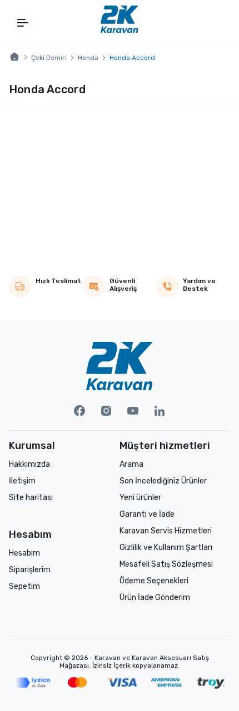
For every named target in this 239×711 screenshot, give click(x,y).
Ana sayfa (14, 57)
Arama (131, 464)
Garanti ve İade (147, 514)
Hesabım (24, 553)
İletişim (22, 481)
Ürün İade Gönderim (155, 597)
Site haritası (31, 497)
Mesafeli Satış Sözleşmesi (166, 564)
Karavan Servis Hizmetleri (166, 531)
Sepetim (24, 586)
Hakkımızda (29, 464)
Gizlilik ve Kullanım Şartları (166, 547)
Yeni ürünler (140, 497)
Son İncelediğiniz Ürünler (163, 481)
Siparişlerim (30, 569)
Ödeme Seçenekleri (154, 581)
